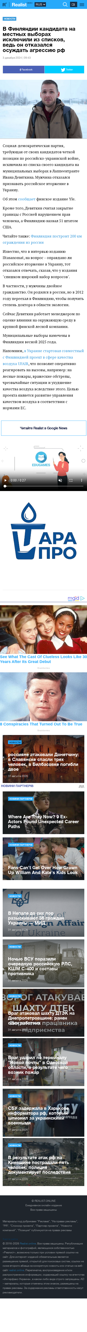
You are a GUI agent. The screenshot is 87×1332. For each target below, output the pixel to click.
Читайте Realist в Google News (43, 428)
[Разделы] (82, 2)
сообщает (26, 199)
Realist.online (28, 1243)
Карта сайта (10, 1239)
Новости (9, 18)
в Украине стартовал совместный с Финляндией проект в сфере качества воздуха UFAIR (43, 357)
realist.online (16, 1270)
